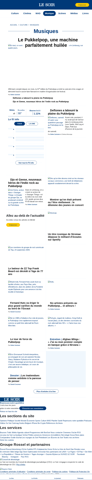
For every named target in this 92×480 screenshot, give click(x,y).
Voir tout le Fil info (26, 163)
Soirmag (15, 423)
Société (17, 421)
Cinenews (67, 432)
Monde (23, 421)
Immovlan (42, 452)
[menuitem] (11, 477)
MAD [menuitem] (38, 13)
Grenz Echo (52, 449)
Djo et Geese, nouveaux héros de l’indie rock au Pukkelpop (40, 101)
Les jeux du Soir (6, 435)
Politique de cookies (60, 472)
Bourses (3, 432)
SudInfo (30, 449)
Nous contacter (57, 432)
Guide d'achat (16, 437)
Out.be (74, 432)
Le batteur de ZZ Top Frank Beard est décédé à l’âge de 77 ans (25, 271)
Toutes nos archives (71, 437)
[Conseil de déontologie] (10, 459)
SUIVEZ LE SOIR (68, 454)
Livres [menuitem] (85, 13)
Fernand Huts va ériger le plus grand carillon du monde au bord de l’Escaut (25, 306)
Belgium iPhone (31, 423)
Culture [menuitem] (15, 13)
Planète (54, 421)
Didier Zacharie (15, 94)
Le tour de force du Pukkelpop (20, 340)
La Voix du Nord (63, 449)
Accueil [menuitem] (13, 25)
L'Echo (23, 449)
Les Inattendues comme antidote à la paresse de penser (24, 378)
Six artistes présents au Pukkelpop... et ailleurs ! (62, 304)
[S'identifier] (73, 4)
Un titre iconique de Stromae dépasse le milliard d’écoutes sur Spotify (64, 237)
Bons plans (79, 435)
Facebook (81, 454)
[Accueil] (6, 13)
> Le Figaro (70, 452)
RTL (35, 449)
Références (50, 423)
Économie (31, 421)
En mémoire (5, 452)
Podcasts (88, 421)
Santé (60, 421)
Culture (43, 421)
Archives (59, 423)
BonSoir (47, 432)
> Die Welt (87, 452)
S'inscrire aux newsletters (32, 408)
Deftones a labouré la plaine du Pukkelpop (32, 98)
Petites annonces (35, 435)
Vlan (72, 449)
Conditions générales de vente (39, 472)
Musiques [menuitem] (34, 25)
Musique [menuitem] (49, 13)
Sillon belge (14, 452)
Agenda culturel (23, 432)
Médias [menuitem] (74, 13)
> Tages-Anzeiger (37, 454)
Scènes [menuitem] (62, 13)
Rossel (3, 449)
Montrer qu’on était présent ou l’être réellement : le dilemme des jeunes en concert (66, 202)
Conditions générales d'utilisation (12, 472)
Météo (14, 432)
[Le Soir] (47, 5)
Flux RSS (24, 457)
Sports (37, 421)
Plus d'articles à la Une (46, 391)
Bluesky (4, 457)
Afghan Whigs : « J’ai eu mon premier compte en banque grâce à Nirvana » (65, 342)
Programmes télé (36, 432)
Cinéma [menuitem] (27, 13)
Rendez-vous (79, 449)
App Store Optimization (28, 452)
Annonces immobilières (51, 435)
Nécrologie (65, 435)
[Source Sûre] (6, 469)
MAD (49, 421)
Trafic (9, 432)
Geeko (21, 423)
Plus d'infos (20, 464)
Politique (10, 421)
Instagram (14, 457)
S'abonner (82, 5)
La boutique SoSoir (20, 435)
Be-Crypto (42, 423)
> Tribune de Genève (21, 454)
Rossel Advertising (13, 449)
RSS (79, 432)
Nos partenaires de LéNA (56, 452)
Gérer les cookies (7, 440)
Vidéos (2, 423)
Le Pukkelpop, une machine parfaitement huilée (47, 42)
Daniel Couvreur (16, 311)
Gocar (72, 435)
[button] (6, 5)
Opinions (3, 421)
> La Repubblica (6, 454)
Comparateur (5, 437)
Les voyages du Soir (30, 437)
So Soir (9, 423)
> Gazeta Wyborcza (52, 454)
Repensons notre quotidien (73, 421)
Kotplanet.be (42, 449)
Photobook (43, 437)
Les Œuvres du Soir (55, 437)
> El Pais (79, 452)
